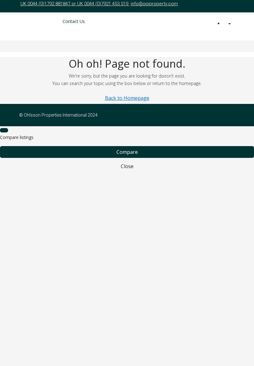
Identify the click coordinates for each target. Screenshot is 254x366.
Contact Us (74, 21)
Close (127, 166)
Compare (127, 152)
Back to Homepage (127, 98)
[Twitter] (231, 115)
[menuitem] (229, 24)
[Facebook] (223, 115)
